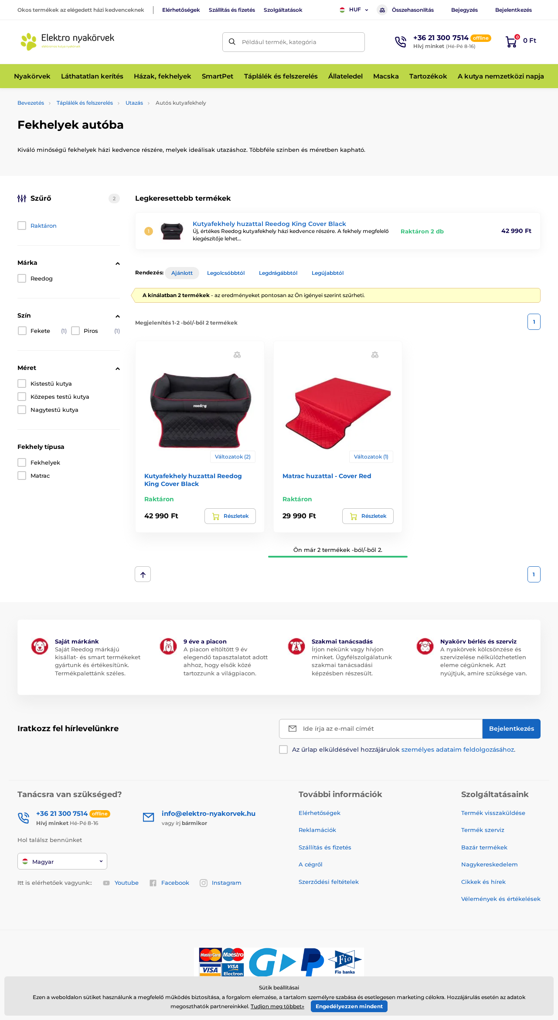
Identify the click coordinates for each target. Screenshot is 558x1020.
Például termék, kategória (279, 41)
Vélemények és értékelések (501, 898)
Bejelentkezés (513, 10)
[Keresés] (232, 42)
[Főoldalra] (67, 42)
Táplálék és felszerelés (85, 102)
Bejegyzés (464, 10)
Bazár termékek (484, 847)
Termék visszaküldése (493, 812)
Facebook (175, 882)
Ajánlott (182, 273)
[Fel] (142, 574)
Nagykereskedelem (489, 864)
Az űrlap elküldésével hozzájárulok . (403, 749)
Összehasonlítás (413, 10)
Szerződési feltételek (329, 881)
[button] (237, 354)
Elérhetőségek (181, 10)
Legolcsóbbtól (226, 273)
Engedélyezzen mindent (349, 1006)
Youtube (127, 882)
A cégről (311, 864)
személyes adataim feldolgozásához (457, 749)
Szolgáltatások (283, 10)
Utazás (134, 102)
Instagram (227, 882)
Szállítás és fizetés (232, 10)
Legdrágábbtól (278, 273)
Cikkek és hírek (483, 881)
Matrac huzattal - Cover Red (326, 476)
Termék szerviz (482, 829)
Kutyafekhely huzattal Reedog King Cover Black (269, 224)
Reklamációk (317, 829)
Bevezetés (30, 102)
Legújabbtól (328, 273)
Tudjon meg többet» (277, 1006)
